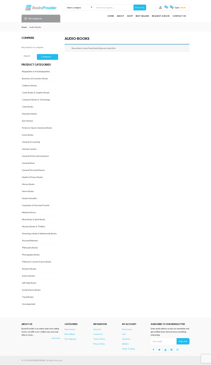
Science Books (28, 276)
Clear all (27, 56)
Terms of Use (99, 339)
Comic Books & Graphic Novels (36, 92)
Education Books (29, 113)
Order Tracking (128, 349)
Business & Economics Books (35, 78)
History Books (28, 184)
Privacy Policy (99, 344)
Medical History (29, 212)
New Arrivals (70, 329)
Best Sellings (70, 334)
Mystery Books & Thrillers (33, 226)
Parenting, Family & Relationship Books (39, 233)
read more (56, 338)
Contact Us (179, 16)
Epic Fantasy (27, 121)
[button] (179, 7)
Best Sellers (142, 16)
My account (127, 329)
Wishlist (125, 344)
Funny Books (27, 135)
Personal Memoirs (30, 240)
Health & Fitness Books (32, 177)
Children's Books (29, 85)
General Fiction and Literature (35, 156)
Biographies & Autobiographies (36, 71)
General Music (28, 163)
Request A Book (161, 16)
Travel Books (28, 297)
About (120, 16)
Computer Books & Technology (36, 99)
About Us (97, 329)
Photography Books (31, 254)
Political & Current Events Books (36, 261)
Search (139, 7)
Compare (46, 57)
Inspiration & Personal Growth (35, 205)
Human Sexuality (29, 198)
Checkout (126, 339)
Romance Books (29, 268)
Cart (124, 334)
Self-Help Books (29, 283)
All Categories (70, 339)
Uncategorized (28, 304)
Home (111, 16)
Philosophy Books (30, 247)
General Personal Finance (33, 170)
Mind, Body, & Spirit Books (33, 219)
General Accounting (31, 142)
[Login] (160, 7)
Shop (130, 16)
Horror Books (28, 191)
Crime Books (27, 106)
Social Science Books (31, 290)
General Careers (29, 149)
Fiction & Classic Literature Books (37, 128)
